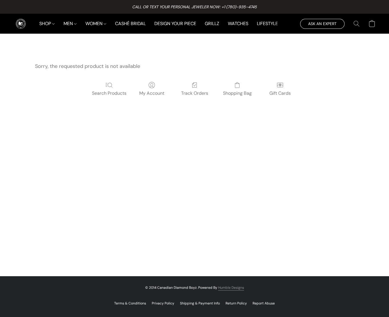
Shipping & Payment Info (200, 303)
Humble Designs (231, 287)
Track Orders (194, 93)
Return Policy (236, 303)
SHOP (45, 24)
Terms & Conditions (130, 303)
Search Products (109, 93)
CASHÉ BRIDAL (130, 24)
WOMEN (94, 24)
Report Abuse (264, 303)
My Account (151, 93)
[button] (21, 24)
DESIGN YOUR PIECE (175, 24)
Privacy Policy (163, 303)
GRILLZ (212, 24)
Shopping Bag (237, 93)
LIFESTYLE (267, 24)
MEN (69, 24)
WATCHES (238, 24)
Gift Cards (280, 93)
